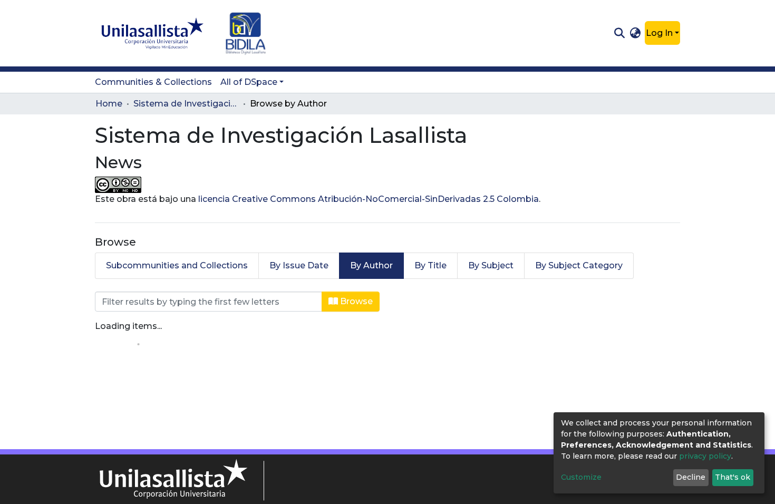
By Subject (491, 265)
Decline (690, 477)
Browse (355, 301)
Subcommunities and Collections (177, 265)
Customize (581, 477)
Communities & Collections (153, 82)
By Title (430, 265)
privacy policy (705, 456)
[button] (635, 33)
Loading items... (128, 326)
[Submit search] (619, 33)
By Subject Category (579, 265)
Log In (659, 33)
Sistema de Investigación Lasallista (186, 104)
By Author (371, 265)
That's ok (732, 477)
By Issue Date (298, 265)
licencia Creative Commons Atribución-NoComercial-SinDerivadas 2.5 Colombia (368, 199)
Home (108, 104)
